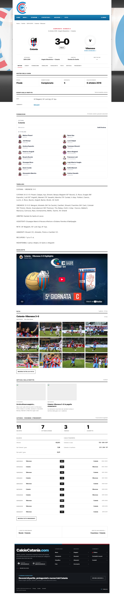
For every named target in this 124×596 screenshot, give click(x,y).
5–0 (62, 500)
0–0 (62, 506)
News (25, 17)
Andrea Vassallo (72, 173)
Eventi (27, 65)
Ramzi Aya (70, 135)
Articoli (69, 65)
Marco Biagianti (72, 151)
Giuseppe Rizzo (28, 162)
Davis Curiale (27, 168)
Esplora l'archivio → (98, 578)
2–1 (62, 489)
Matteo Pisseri (28, 135)
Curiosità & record (97, 556)
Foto (66, 17)
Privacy (34, 588)
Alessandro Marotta (29, 173)
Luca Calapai (71, 141)
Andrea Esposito (28, 146)
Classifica (57, 560)
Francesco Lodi (72, 157)
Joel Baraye (27, 141)
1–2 (62, 472)
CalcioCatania (32, 550)
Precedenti (77, 65)
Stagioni (76, 552)
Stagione (34, 17)
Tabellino (45, 65)
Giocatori (76, 556)
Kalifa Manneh (72, 168)
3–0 (62, 467)
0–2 (62, 461)
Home (18, 17)
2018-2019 (30, 23)
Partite (23, 23)
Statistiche (46, 17)
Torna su (105, 589)
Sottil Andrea (101, 127)
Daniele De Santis (73, 59)
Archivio (57, 17)
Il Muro (103, 17)
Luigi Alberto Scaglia (74, 162)
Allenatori (76, 560)
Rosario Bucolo (28, 157)
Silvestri (37, 105)
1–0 (62, 478)
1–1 (62, 483)
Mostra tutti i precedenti (26, 518)
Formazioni (35, 65)
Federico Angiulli (28, 151)
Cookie (39, 588)
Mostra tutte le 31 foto (26, 371)
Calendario (58, 556)
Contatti (94, 560)
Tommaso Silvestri (73, 146)
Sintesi (20, 65)
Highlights (54, 65)
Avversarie (77, 564)
